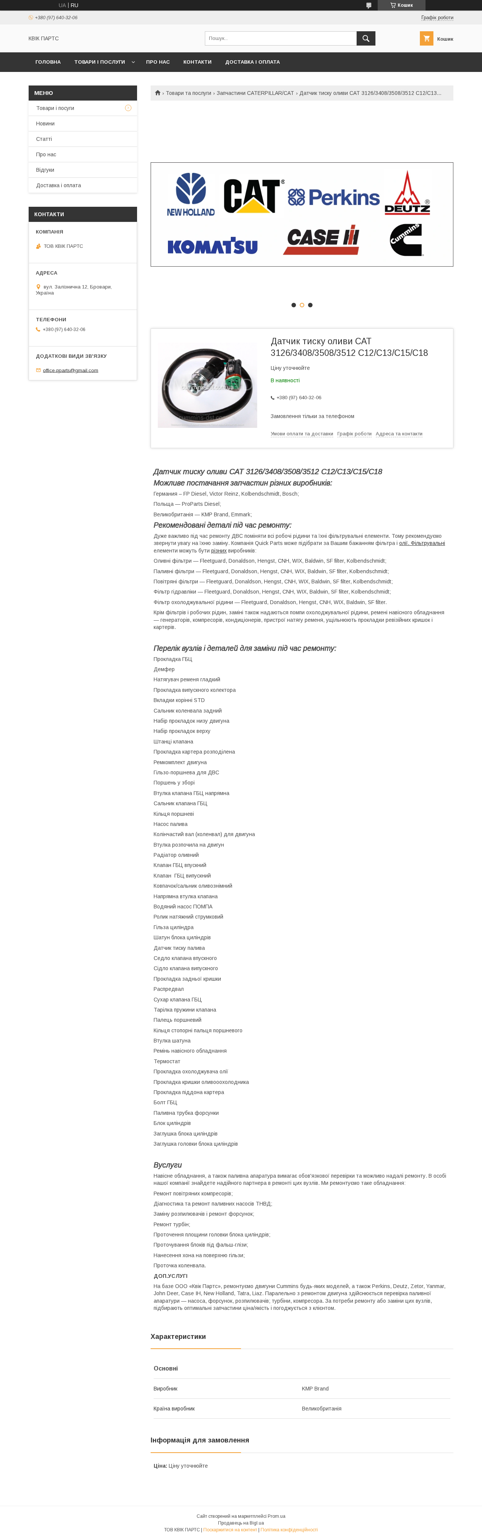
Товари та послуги (188, 93)
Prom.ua (276, 1516)
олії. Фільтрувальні (422, 543)
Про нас (158, 62)
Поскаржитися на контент (230, 1529)
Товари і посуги (55, 108)
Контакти (197, 62)
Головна (48, 62)
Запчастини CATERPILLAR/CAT (255, 93)
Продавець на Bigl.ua (241, 1523)
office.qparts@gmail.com (70, 370)
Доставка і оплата (252, 62)
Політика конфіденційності (289, 1529)
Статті (44, 139)
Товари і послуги (99, 62)
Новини (45, 124)
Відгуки (45, 170)
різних (219, 551)
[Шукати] (366, 38)
